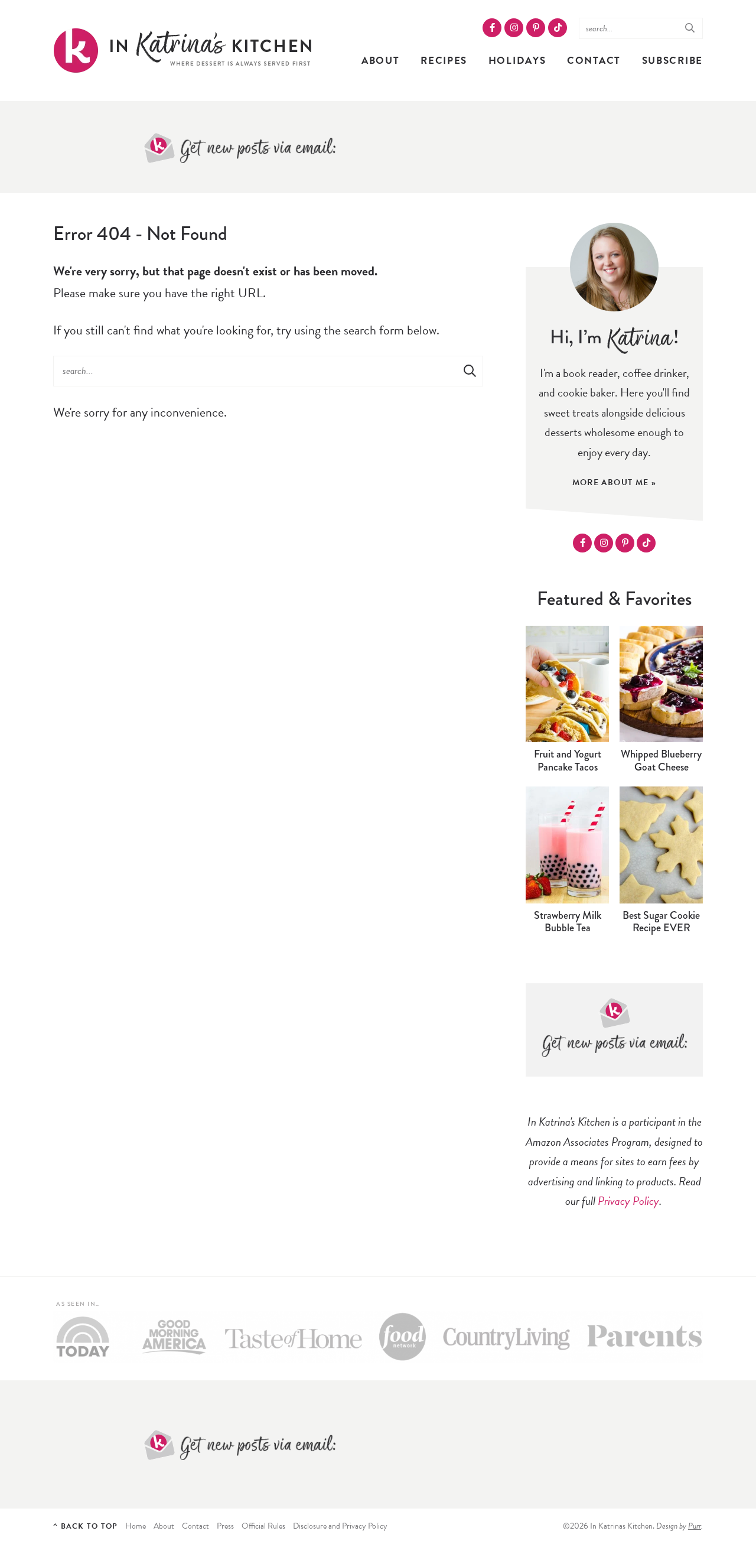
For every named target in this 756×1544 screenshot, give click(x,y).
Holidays (517, 60)
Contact (594, 60)
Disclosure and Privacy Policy (340, 1526)
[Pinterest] (535, 27)
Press (225, 1526)
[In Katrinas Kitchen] (184, 50)
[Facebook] (492, 27)
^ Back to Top (85, 1526)
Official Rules (263, 1526)
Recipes (444, 60)
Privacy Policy (628, 1201)
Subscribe (672, 60)
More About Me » (614, 482)
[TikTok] (557, 27)
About (380, 60)
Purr (694, 1526)
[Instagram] (513, 27)
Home (135, 1526)
